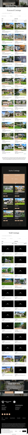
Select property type (4, 238)
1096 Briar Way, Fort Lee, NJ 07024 (18, 194)
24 (16, 223)
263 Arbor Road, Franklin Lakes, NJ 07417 (7, 194)
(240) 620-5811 (3, 408)
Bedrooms (4, 182)
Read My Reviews (19, 392)
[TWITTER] (9, 414)
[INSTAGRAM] (5, 414)
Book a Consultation (9, 392)
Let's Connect (3, 419)
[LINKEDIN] (7, 414)
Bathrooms (11, 238)
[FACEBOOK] (2, 414)
